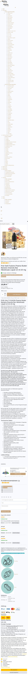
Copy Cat (10, 25)
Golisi (9, 100)
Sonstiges (7, 195)
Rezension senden (6, 511)
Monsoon (10, 54)
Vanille (6, 163)
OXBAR (9, 114)
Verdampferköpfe (8, 194)
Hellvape (9, 102)
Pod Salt (9, 61)
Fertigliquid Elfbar (8, 143)
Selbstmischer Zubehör (10, 189)
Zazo (9, 83)
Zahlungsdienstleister (7, 661)
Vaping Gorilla (11, 81)
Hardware (7, 200)
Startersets (5, 166)
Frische (6, 150)
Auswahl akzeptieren (14, 672)
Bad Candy (10, 17)
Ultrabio (9, 78)
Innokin (9, 104)
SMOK (9, 118)
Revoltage (10, 62)
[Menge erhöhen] (5, 294)
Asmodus (10, 88)
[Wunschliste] (14, 214)
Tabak (6, 162)
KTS (9, 51)
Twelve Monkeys (11, 77)
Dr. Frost (9, 35)
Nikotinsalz (7, 147)
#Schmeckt (10, 13)
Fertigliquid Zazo (8, 146)
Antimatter (10, 15)
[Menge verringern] (5, 295)
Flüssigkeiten (8, 203)
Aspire (9, 89)
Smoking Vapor (11, 120)
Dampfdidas (10, 26)
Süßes (6, 161)
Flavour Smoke (11, 44)
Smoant (9, 117)
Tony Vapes (10, 76)
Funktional (5, 665)
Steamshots (10, 70)
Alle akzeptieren (14, 669)
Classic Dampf (11, 22)
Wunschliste (4, 290)
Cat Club (9, 21)
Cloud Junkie (10, 24)
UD (8, 121)
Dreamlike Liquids (11, 37)
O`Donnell (10, 113)
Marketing (5, 663)
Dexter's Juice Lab (11, 30)
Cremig (6, 148)
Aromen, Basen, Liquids (7, 135)
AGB (7, 625)
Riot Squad (10, 63)
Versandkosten (22, 297)
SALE (4, 198)
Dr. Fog (9, 33)
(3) (9, 263)
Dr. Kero (9, 36)
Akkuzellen (7, 180)
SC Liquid (10, 66)
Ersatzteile (7, 183)
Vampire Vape (11, 80)
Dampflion (10, 28)
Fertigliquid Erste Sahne (10, 144)
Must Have (10, 56)
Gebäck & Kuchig (8, 152)
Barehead (10, 19)
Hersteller (5, 10)
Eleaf (9, 93)
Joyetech (10, 106)
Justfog (9, 107)
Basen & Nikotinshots (9, 165)
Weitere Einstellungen (5, 667)
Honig (6, 155)
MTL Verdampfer (8, 174)
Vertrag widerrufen (12, 627)
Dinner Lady (10, 32)
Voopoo (9, 129)
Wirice (9, 131)
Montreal (9, 55)
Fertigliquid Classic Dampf (10, 141)
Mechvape (10, 110)
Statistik (4, 660)
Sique (9, 67)
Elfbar (9, 39)
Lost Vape (10, 109)
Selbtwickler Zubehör (9, 191)
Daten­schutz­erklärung (12, 656)
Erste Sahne (10, 40)
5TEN (9, 14)
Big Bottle (10, 18)
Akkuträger (5, 168)
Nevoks (9, 111)
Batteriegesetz (20, 625)
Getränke (7, 154)
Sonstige (9, 133)
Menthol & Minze (8, 157)
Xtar (9, 132)
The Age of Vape (11, 74)
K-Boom (9, 48)
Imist (9, 103)
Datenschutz (10, 625)
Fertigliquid (7, 140)
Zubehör (4, 177)
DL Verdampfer (8, 176)
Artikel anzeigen (18, 473)
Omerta (9, 59)
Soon (4, 196)
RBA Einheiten (8, 188)
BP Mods (10, 92)
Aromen (6, 137)
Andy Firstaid (10, 87)
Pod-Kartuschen (8, 192)
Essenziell (5, 658)
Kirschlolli (10, 50)
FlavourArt (10, 43)
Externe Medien (6, 664)
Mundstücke (7, 187)
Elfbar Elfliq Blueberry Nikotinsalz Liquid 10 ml (17, 468)
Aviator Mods (10, 91)
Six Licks (9, 69)
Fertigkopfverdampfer (9, 172)
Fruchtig (7, 151)
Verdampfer (5, 169)
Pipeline (9, 115)
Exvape (9, 96)
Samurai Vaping (11, 65)
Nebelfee (10, 58)
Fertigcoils (7, 184)
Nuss (6, 159)
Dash (9, 29)
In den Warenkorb (16, 294)
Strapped (10, 72)
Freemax (10, 98)
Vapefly (9, 125)
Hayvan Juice (10, 47)
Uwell (9, 122)
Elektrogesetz (4, 627)
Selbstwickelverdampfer (10, 173)
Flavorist (9, 41)
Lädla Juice (10, 52)
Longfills (7, 139)
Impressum (3, 625)
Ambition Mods (11, 85)
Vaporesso (10, 126)
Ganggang (10, 46)
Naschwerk (7, 158)
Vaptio (9, 128)
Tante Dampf (10, 73)
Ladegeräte (7, 185)
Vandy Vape (10, 124)
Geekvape (10, 99)
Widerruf (15, 625)
